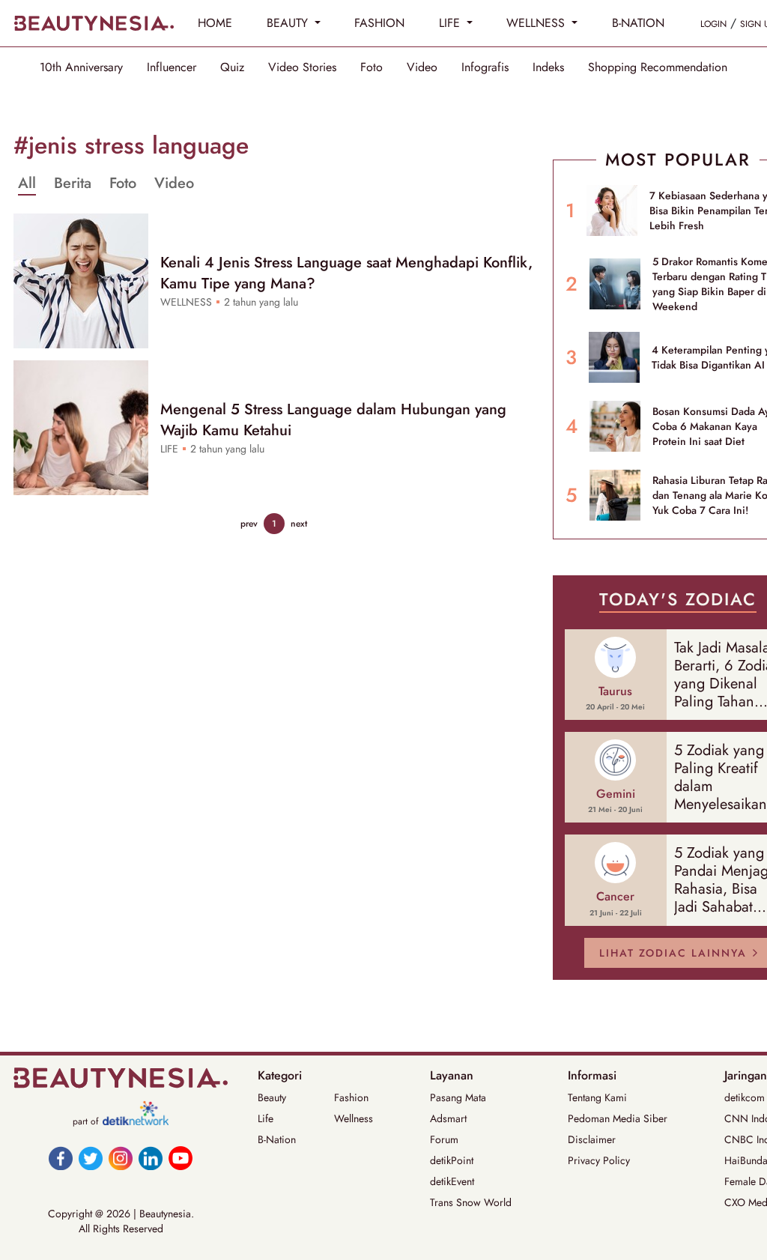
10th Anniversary (81, 67)
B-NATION (638, 22)
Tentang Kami (597, 1097)
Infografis (485, 67)
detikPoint (451, 1160)
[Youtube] (180, 1158)
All (27, 183)
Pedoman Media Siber (617, 1118)
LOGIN (713, 24)
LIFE (451, 22)
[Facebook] (61, 1158)
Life (265, 1118)
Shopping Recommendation (657, 67)
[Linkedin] (151, 1158)
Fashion (351, 1097)
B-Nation (277, 1139)
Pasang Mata (458, 1097)
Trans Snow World (471, 1202)
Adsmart (448, 1118)
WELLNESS (537, 22)
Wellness (353, 1118)
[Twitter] (91, 1158)
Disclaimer (592, 1139)
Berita (72, 183)
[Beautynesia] (93, 23)
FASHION (379, 22)
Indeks (548, 67)
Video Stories (302, 67)
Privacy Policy (599, 1160)
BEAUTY (289, 22)
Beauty (272, 1097)
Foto (371, 67)
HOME (215, 22)
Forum (444, 1139)
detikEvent (452, 1181)
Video (422, 67)
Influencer (171, 67)
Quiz (232, 67)
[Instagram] (121, 1158)
